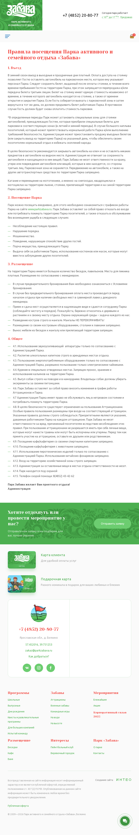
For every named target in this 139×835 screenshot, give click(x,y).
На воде (55, 717)
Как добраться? (39, 656)
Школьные (14, 699)
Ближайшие (100, 699)
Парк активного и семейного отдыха (21, 23)
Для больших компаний (21, 727)
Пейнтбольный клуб (62, 747)
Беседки (12, 747)
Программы (18, 693)
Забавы (57, 693)
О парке (97, 747)
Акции (96, 705)
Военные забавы (60, 705)
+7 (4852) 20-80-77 (80, 15)
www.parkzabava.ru (40, 209)
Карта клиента (53, 555)
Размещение (19, 740)
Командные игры (60, 711)
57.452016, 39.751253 (38, 644)
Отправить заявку (112, 523)
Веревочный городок (62, 753)
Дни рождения (16, 711)
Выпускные (14, 705)
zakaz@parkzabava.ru (38, 650)
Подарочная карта (56, 579)
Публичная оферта (18, 805)
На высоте (56, 723)
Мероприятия (105, 693)
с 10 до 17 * (110, 17)
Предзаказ (126, 17)
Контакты (98, 753)
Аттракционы (58, 699)
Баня (10, 759)
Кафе (11, 753)
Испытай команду (18, 733)
